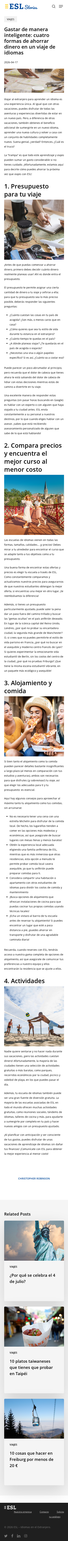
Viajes (10, 19)
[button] (61, 6)
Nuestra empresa (23, 1511)
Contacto (44, 1511)
